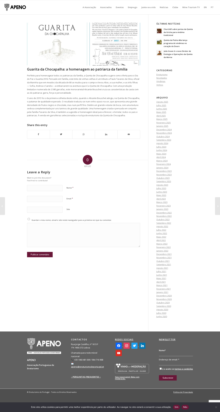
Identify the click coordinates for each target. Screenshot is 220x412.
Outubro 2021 (163, 261)
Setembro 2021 (163, 264)
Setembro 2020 (163, 306)
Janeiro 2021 (162, 292)
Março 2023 (161, 202)
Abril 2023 (161, 198)
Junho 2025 (161, 108)
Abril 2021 (161, 281)
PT (212, 7)
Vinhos (159, 84)
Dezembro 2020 (164, 295)
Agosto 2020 (162, 309)
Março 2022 (161, 243)
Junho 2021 (161, 275)
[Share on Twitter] (61, 134)
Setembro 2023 (163, 181)
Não (185, 407)
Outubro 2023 (163, 178)
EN (205, 7)
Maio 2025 (161, 112)
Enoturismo (161, 74)
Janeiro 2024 (162, 167)
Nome (70, 187)
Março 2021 (161, 285)
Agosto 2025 (162, 101)
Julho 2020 (161, 313)
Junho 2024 (161, 150)
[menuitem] (89, 7)
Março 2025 (161, 119)
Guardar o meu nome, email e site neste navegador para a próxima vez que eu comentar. (72, 220)
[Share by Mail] (129, 134)
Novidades (161, 77)
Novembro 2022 (164, 216)
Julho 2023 (161, 188)
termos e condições (184, 369)
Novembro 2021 (164, 257)
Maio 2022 (161, 236)
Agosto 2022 (162, 226)
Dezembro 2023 (164, 171)
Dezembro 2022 (164, 212)
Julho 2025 (161, 105)
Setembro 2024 (163, 139)
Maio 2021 (161, 278)
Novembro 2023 (164, 174)
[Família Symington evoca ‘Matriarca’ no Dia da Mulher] (2, 206)
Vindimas (160, 81)
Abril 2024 (161, 157)
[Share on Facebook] (38, 134)
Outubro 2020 (163, 302)
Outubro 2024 (163, 136)
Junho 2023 (161, 191)
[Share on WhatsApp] (83, 134)
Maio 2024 (161, 153)
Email (70, 198)
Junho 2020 (161, 316)
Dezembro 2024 (164, 129)
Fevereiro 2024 (163, 164)
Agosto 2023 (162, 184)
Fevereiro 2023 (163, 205)
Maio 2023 (161, 195)
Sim (176, 407)
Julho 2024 (161, 146)
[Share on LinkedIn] (106, 134)
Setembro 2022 (163, 223)
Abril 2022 (161, 240)
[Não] (216, 407)
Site (68, 209)
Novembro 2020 (164, 299)
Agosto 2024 (162, 143)
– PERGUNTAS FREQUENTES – (86, 376)
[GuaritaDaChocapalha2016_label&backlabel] (83, 44)
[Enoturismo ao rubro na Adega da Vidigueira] (217, 206)
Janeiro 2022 (162, 250)
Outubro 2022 (163, 219)
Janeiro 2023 (162, 209)
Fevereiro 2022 (163, 247)
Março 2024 (161, 160)
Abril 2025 (161, 115)
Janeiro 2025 (162, 126)
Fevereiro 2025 (163, 122)
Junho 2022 (161, 233)
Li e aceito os (177, 369)
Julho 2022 (161, 230)
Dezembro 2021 (164, 254)
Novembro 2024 (164, 133)
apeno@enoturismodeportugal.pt (87, 366)
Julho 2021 (161, 271)
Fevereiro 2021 (163, 288)
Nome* (162, 350)
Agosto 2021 (162, 268)
